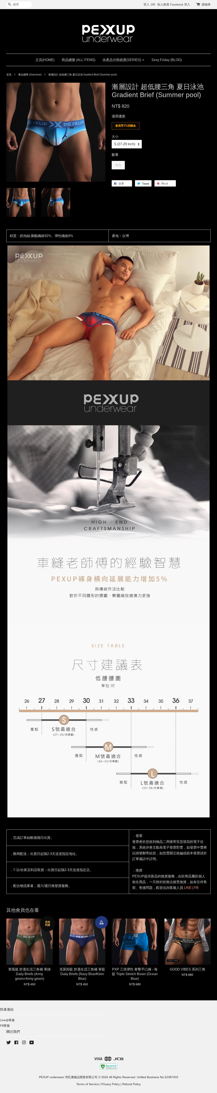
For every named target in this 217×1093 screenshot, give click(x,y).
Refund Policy (131, 1084)
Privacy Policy (110, 1084)
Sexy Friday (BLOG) (167, 60)
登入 (146, 4)
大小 (115, 136)
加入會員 (163, 4)
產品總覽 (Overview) (30, 74)
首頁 (8, 74)
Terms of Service (87, 1084)
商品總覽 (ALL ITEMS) (78, 60)
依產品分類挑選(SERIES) (122, 60)
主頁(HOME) (44, 60)
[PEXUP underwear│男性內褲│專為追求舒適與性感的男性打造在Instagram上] (24, 1043)
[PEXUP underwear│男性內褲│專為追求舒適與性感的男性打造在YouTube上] (31, 1043)
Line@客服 (7, 1020)
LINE (188, 887)
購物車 (206, 4)
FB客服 (5, 1025)
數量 (115, 154)
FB (196, 887)
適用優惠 (118, 116)
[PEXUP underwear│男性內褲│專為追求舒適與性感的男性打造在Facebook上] (16, 1043)
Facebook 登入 (180, 4)
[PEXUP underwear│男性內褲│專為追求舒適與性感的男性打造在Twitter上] (8, 1043)
